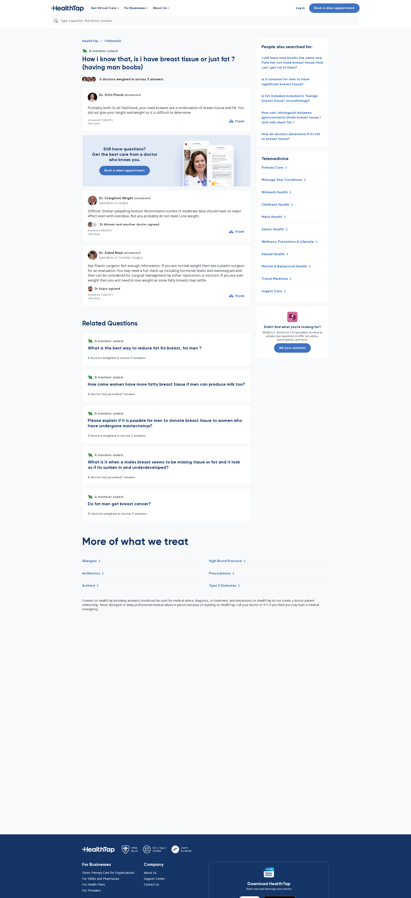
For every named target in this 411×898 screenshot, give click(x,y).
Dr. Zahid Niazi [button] (111, 253)
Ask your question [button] (292, 348)
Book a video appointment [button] (334, 8)
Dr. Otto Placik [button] (111, 95)
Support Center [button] (154, 879)
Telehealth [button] (112, 41)
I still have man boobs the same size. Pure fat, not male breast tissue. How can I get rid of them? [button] (292, 62)
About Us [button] (150, 873)
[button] (67, 8)
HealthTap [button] (90, 41)
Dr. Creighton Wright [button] (116, 198)
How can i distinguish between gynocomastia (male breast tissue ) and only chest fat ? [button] (291, 117)
